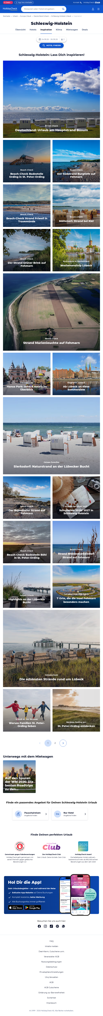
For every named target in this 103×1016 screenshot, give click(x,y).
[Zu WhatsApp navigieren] (63, 926)
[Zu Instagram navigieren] (45, 926)
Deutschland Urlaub (41, 16)
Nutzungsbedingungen (51, 962)
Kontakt (76, 2)
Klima (59, 29)
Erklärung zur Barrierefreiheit (52, 993)
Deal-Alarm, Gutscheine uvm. (51, 951)
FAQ (52, 941)
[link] (92, 9)
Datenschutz (51, 967)
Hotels (33, 29)
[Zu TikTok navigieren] (51, 926)
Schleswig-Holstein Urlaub (61, 16)
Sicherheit (51, 998)
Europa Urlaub (25, 16)
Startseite (6, 16)
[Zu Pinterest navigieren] (57, 926)
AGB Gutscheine (51, 987)
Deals (7, 2)
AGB (51, 982)
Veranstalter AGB (51, 957)
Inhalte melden (51, 946)
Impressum (51, 1003)
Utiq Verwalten (51, 977)
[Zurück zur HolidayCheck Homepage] (10, 9)
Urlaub (15, 16)
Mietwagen (72, 29)
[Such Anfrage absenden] (63, 9)
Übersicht (20, 29)
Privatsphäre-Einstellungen (51, 972)
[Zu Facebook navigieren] (39, 926)
